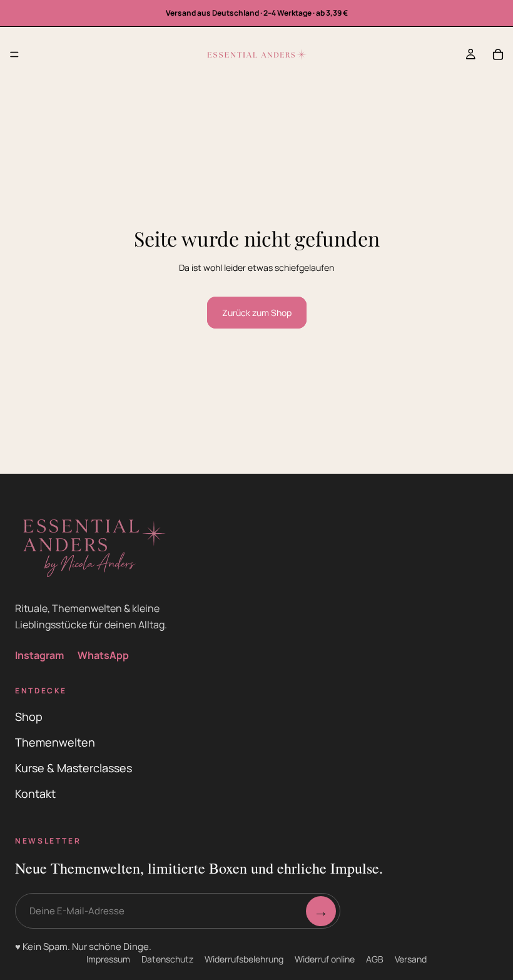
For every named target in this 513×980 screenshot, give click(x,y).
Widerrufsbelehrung (244, 959)
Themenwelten (55, 742)
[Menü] (14, 54)
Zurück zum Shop (257, 313)
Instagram (39, 655)
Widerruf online (325, 959)
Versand (411, 959)
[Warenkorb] (498, 54)
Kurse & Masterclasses (73, 767)
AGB (374, 959)
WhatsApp (103, 655)
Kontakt (35, 793)
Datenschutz (167, 959)
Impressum (108, 959)
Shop (29, 716)
